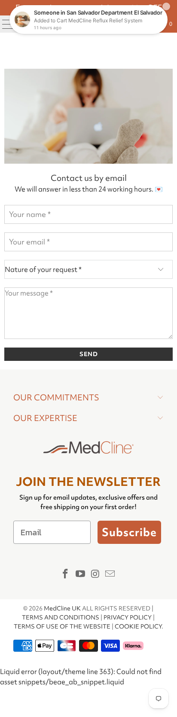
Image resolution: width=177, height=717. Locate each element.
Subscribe (129, 532)
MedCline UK (62, 608)
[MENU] (4, 24)
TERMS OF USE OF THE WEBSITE (62, 626)
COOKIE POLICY (138, 626)
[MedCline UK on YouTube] (80, 574)
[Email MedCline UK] (110, 574)
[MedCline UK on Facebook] (65, 574)
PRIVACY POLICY (128, 617)
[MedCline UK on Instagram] (95, 574)
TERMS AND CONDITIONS (60, 617)
